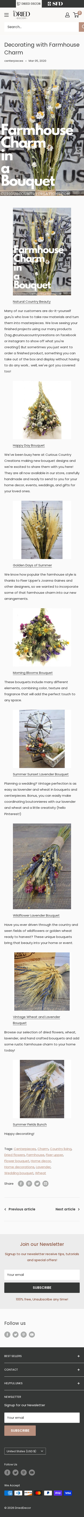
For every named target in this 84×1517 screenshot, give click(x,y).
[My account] (67, 15)
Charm (42, 1148)
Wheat (40, 1173)
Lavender (43, 1167)
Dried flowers (14, 1155)
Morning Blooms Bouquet (33, 672)
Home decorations (19, 1167)
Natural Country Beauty (32, 301)
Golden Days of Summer (32, 565)
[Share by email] (45, 1183)
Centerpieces (25, 1148)
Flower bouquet (16, 1161)
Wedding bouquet (19, 1173)
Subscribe (42, 1287)
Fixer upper (54, 1155)
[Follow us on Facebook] (7, 1334)
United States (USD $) (21, 1451)
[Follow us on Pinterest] (24, 1334)
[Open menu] (6, 15)
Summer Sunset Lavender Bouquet (41, 774)
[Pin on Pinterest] (29, 1183)
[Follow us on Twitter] (15, 1334)
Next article (65, 1209)
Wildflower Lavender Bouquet (36, 915)
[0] (76, 14)
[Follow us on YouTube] (32, 1334)
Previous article (22, 1209)
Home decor (41, 1161)
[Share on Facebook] (21, 1183)
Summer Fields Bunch (30, 1124)
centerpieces (13, 61)
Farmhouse (35, 1155)
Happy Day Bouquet (29, 445)
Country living (61, 1148)
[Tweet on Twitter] (37, 1183)
